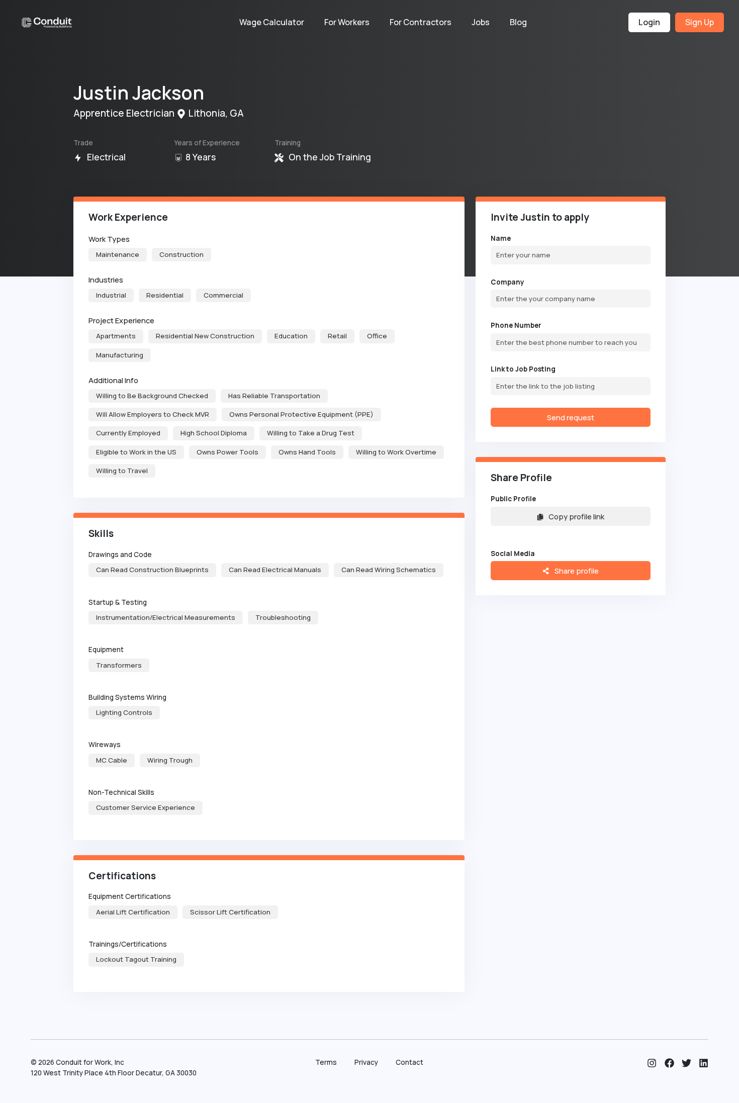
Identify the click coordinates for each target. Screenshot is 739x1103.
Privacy (366, 1062)
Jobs (481, 22)
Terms (326, 1062)
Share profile (576, 571)
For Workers (346, 22)
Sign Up (699, 22)
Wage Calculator (271, 22)
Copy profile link (576, 516)
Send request (570, 417)
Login (649, 22)
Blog (518, 22)
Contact (409, 1062)
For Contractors (420, 22)
